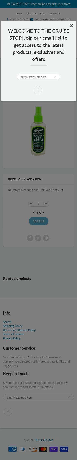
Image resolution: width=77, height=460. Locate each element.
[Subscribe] (55, 77)
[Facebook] (38, 90)
